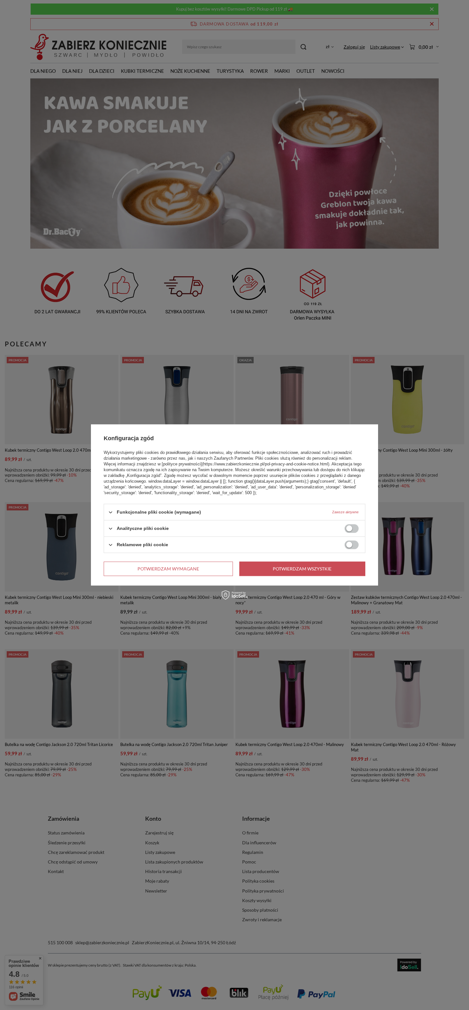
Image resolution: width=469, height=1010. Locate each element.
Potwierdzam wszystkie (302, 568)
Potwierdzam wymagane (168, 568)
